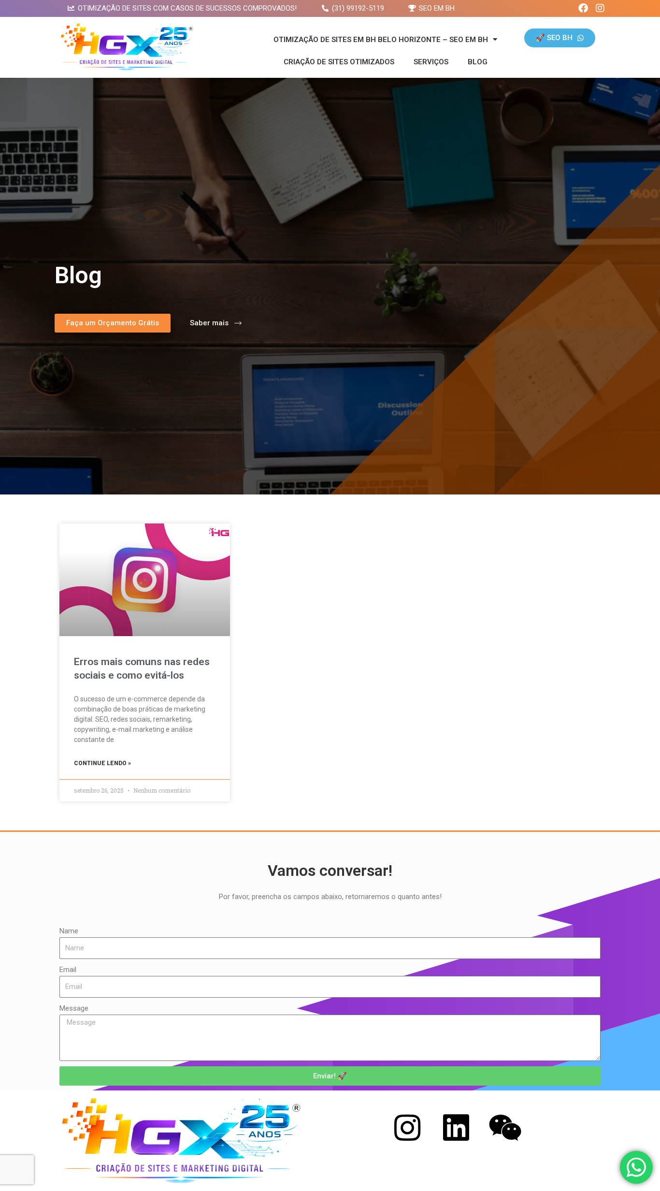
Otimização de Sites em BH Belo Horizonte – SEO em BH (380, 39)
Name (68, 931)
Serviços (431, 62)
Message (73, 1008)
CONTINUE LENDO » (102, 763)
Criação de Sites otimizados (339, 62)
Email (67, 969)
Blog (478, 62)
